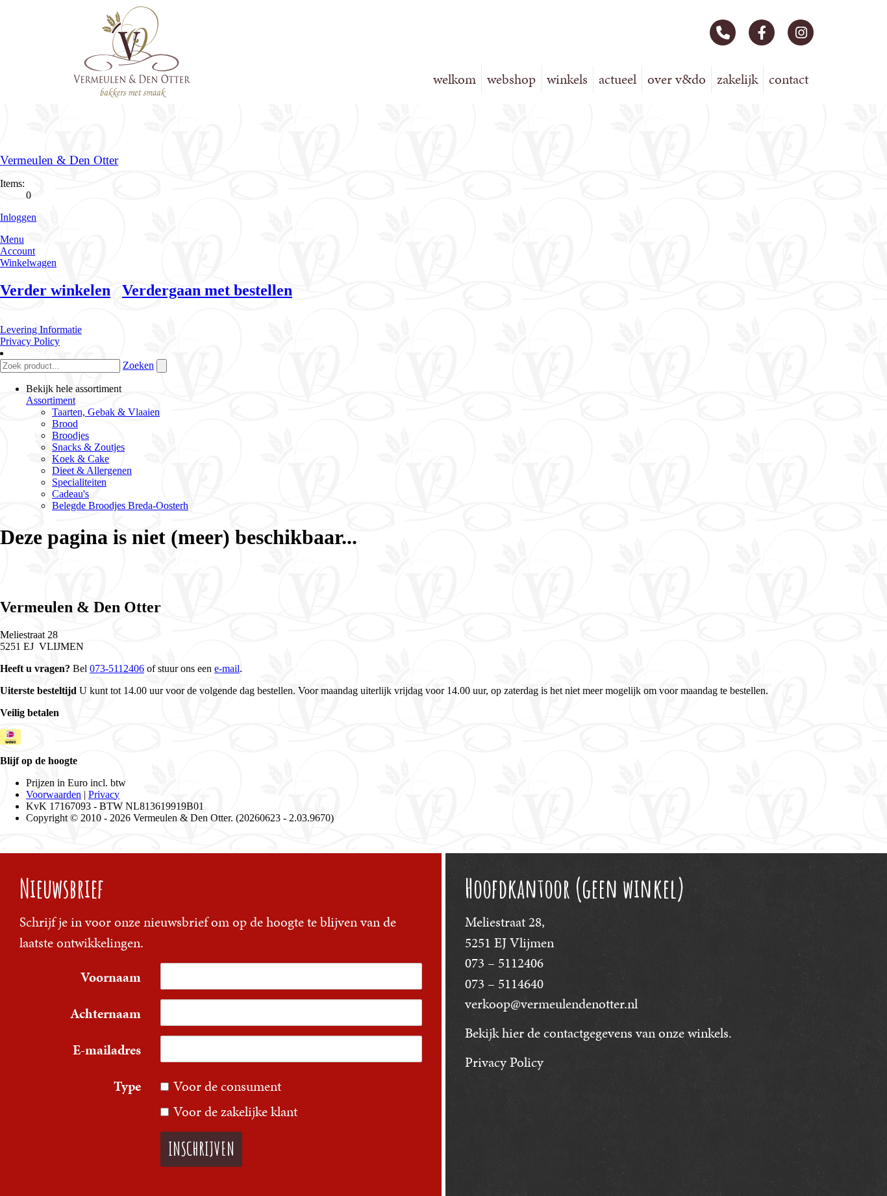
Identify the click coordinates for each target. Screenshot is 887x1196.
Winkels (567, 79)
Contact (788, 79)
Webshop (511, 79)
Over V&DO (676, 79)
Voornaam (111, 977)
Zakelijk (737, 79)
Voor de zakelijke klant (235, 1111)
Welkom (454, 79)
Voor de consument (227, 1086)
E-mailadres (107, 1050)
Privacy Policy (504, 1062)
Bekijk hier (494, 1033)
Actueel (617, 79)
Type (127, 1086)
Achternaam (105, 1013)
